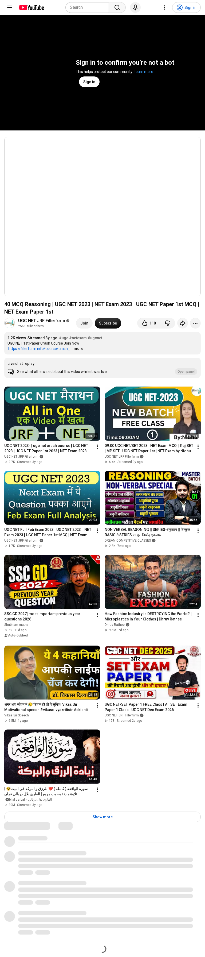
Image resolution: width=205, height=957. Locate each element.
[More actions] (195, 323)
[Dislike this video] (167, 323)
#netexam (78, 338)
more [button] (78, 348)
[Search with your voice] (135, 7)
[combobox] (89, 7)
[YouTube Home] (31, 7)
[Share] (182, 323)
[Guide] (9, 7)
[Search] (117, 7)
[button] (102, 368)
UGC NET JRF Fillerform (41, 320)
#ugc (63, 338)
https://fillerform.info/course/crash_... (40, 348)
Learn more (143, 72)
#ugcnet (95, 338)
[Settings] (164, 7)
